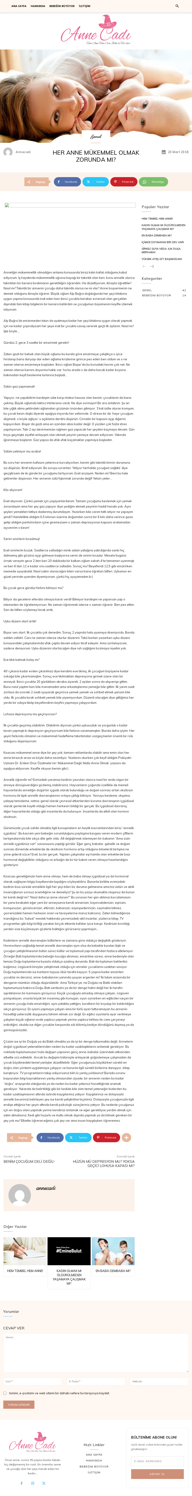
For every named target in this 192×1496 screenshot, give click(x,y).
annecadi (23, 152)
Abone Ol (157, 1474)
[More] (126, 1137)
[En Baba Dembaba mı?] (113, 1251)
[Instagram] (32, 1483)
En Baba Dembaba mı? (113, 1271)
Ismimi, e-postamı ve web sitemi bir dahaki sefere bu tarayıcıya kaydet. (59, 1393)
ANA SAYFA (18, 6)
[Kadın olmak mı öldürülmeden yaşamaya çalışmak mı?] (69, 1251)
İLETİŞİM (84, 6)
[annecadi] (9, 152)
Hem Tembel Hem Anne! (25, 1271)
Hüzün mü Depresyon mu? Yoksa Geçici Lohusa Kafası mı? (104, 1163)
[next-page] (152, 266)
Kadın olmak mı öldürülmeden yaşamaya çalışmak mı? (163, 227)
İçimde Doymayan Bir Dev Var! (163, 242)
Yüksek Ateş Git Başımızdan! (162, 259)
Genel (96, 137)
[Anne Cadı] (96, 31)
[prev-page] (145, 266)
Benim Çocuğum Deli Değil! (29, 1161)
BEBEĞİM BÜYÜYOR (62, 6)
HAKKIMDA (38, 6)
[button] (177, 6)
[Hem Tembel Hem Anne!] (25, 1251)
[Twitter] (43, 1483)
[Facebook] (21, 1483)
